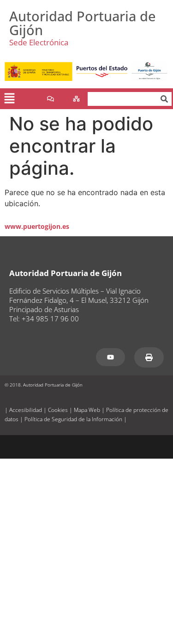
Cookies (58, 410)
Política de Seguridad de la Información (73, 419)
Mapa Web (87, 410)
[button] (9, 99)
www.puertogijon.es (37, 226)
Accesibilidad (25, 410)
